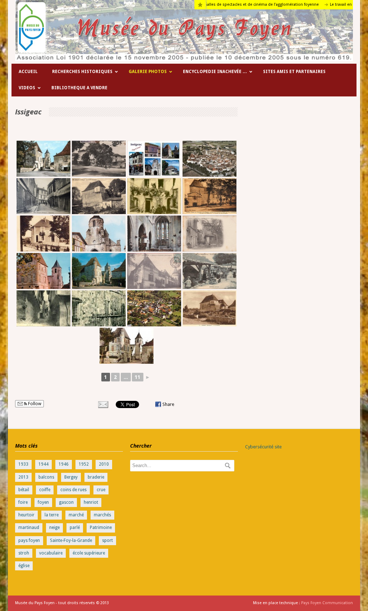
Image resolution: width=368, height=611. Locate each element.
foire (23, 502)
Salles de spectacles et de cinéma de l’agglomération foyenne (246, 4)
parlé (75, 527)
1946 (64, 464)
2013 (23, 477)
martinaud (28, 527)
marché (76, 514)
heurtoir (26, 514)
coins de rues (73, 489)
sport (107, 540)
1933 (23, 464)
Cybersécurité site (263, 446)
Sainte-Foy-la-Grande (71, 540)
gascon (66, 502)
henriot (91, 502)
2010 (104, 464)
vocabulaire (51, 553)
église (23, 565)
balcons (46, 477)
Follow (34, 403)
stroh (23, 553)
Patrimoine (101, 527)
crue (101, 489)
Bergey (71, 477)
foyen (43, 502)
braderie (96, 477)
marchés (102, 514)
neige (54, 527)
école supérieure (89, 553)
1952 (84, 464)
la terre (52, 514)
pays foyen (29, 540)
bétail (23, 489)
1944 (43, 464)
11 (138, 377)
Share (168, 404)
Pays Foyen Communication (327, 603)
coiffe (44, 489)
